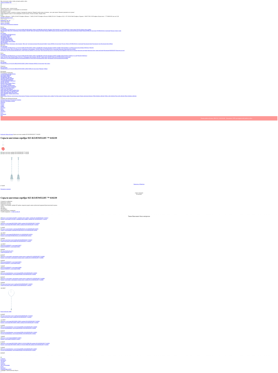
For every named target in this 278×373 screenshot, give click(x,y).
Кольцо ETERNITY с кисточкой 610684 (10, 268)
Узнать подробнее (5, 2)
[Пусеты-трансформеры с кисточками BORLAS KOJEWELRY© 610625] (19, 332)
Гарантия (3, 364)
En (9, 20)
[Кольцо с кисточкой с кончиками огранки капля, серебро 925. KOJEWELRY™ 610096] (23, 256)
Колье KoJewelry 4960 (6, 311)
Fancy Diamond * (5, 93)
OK (10, 2)
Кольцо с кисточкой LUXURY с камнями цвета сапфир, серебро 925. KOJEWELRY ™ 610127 (24, 219)
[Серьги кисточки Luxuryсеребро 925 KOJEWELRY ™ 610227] (16, 240)
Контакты (3, 367)
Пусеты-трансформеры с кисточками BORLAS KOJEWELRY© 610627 (18, 350)
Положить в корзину (6, 189)
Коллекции (3, 360)
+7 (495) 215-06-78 (15, 211)
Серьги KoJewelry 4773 (6, 252)
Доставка (3, 361)
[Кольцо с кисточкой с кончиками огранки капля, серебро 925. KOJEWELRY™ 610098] (23, 278)
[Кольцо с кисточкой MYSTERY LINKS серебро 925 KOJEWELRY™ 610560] (20, 321)
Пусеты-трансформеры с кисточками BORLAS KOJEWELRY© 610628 (18, 328)
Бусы (2, 112)
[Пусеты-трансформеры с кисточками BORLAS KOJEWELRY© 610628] (19, 326)
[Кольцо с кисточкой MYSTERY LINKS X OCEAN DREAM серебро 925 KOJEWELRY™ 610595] (25, 343)
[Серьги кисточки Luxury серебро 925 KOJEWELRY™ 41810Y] (17, 284)
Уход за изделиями (5, 365)
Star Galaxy (14, 92)
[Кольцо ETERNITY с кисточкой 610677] (11, 245)
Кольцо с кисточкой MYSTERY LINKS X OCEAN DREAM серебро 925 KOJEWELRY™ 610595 (25, 344)
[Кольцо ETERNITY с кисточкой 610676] (11, 262)
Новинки (3, 102)
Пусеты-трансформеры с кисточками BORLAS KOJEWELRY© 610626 (18, 274)
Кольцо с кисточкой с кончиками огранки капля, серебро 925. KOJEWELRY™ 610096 (22, 257)
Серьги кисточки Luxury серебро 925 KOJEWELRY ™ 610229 (16, 317)
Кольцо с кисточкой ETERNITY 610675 (10, 339)
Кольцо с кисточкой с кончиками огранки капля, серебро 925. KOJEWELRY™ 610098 (22, 279)
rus (115, 16)
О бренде (3, 358)
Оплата (2, 362)
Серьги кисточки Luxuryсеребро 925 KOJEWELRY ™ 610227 (16, 241)
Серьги (11, 134)
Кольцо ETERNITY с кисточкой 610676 (10, 263)
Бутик (2, 366)
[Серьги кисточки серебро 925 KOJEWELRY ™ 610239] (15, 182)
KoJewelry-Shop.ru (5, 134)
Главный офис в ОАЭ (6, 369)
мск (113, 16)
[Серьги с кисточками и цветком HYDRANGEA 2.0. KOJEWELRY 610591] (19, 228)
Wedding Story (15, 90)
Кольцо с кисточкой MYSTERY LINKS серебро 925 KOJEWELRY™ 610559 (19, 224)
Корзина (7, 17)
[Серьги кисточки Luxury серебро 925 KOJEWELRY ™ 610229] (17, 315)
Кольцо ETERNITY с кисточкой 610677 (10, 246)
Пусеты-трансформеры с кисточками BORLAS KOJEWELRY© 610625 (18, 333)
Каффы (2, 106)
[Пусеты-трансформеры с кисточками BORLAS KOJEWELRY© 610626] (19, 273)
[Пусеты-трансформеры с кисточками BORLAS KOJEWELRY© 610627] (19, 348)
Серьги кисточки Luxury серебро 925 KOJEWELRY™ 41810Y (16, 285)
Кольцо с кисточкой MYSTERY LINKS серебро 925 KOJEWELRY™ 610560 (19, 322)
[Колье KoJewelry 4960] (11, 310)
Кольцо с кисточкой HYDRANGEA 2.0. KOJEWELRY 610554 (16, 235)
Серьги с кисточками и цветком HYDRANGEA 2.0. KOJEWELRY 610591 (19, 230)
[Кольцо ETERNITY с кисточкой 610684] (11, 267)
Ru (7, 20)
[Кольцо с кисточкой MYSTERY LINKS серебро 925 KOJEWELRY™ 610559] (20, 223)
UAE (117, 16)
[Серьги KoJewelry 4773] (7, 251)
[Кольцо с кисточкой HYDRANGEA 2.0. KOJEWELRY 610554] (16, 234)
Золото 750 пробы (5, 23)
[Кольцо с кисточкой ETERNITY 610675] (11, 337)
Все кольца (3, 28)
